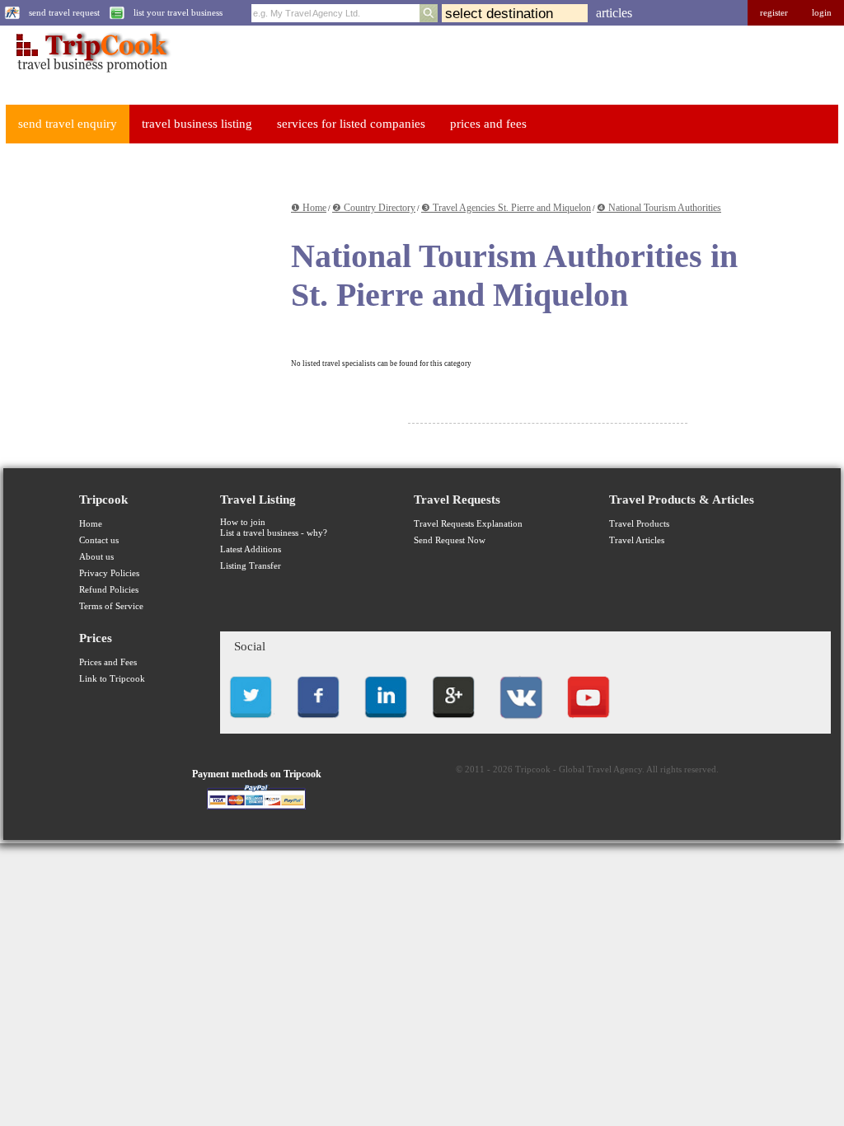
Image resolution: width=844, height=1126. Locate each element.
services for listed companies (351, 123)
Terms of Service (111, 606)
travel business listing (197, 123)
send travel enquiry (67, 123)
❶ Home (308, 207)
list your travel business (178, 12)
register (774, 12)
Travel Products (639, 523)
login (822, 12)
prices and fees (488, 123)
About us (96, 556)
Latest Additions (250, 549)
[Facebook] (318, 722)
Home (90, 523)
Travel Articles (636, 540)
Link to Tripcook (112, 678)
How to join (242, 522)
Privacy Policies (109, 573)
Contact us (99, 540)
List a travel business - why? (273, 532)
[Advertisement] (127, 259)
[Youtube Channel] (588, 722)
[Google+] (453, 722)
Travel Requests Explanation (468, 523)
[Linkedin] (386, 722)
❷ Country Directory (373, 207)
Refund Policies (108, 589)
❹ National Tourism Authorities (659, 207)
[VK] (521, 722)
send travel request (64, 12)
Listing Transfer (250, 565)
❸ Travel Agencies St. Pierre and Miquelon (506, 207)
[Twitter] (250, 722)
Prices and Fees (108, 662)
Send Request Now (449, 540)
